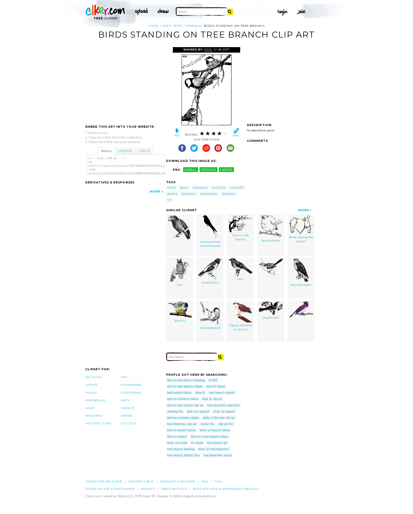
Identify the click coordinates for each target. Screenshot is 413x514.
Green (126, 415)
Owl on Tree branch (240, 237)
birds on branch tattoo (215, 430)
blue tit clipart (215, 386)
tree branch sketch (222, 392)
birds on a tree (177, 443)
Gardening (131, 392)
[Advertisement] (125, 83)
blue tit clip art (212, 399)
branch (189, 194)
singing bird (210, 282)
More (155, 191)
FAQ (217, 481)
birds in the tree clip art (219, 418)
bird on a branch (198, 411)
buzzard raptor (301, 285)
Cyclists (128, 423)
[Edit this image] (236, 133)
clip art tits (225, 424)
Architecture (98, 423)
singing (229, 194)
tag (204, 481)
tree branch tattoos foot (183, 455)
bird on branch (177, 436)
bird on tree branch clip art (185, 405)
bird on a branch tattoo (182, 399)
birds (172, 194)
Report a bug (141, 481)
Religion (93, 377)
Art (124, 377)
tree (166, 26)
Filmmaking (131, 385)
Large (144, 151)
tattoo (218, 187)
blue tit (200, 392)
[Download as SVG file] (177, 133)
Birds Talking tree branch (301, 239)
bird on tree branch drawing (186, 380)
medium (208, 169)
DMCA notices (174, 489)
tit (169, 200)
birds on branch (224, 411)
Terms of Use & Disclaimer (110, 489)
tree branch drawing (180, 449)
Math (125, 400)
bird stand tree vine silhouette (210, 244)
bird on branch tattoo (181, 430)
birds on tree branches (213, 449)
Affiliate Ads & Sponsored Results (226, 489)
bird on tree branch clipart (184, 386)
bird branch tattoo (179, 392)
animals (193, 26)
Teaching (94, 415)
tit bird (213, 380)
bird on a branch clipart (183, 418)
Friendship (95, 400)
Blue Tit (179, 320)
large (226, 169)
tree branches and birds (223, 405)
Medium (125, 151)
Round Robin (270, 240)
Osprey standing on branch (240, 327)
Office (91, 385)
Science (128, 408)
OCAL (208, 49)
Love (89, 408)
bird (178, 26)
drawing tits (175, 411)
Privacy (148, 489)
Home (153, 26)
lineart (237, 187)
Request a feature (178, 481)
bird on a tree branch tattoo (209, 436)
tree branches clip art (181, 424)
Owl (180, 285)
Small (106, 151)
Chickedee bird (210, 328)
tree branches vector (218, 455)
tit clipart (197, 443)
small (190, 169)
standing (209, 194)
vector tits (207, 424)
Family (91, 392)
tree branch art (217, 443)
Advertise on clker (103, 481)
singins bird (271, 317)
